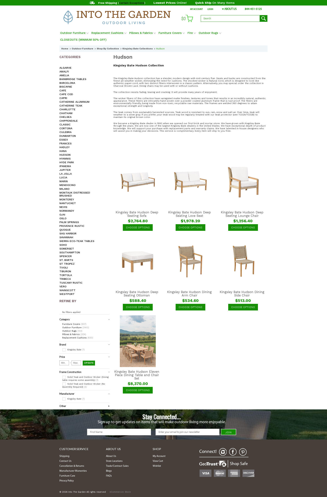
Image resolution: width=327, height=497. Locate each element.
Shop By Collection (108, 48)
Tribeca (65, 278)
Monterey (66, 199)
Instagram (223, 452)
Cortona (65, 128)
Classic (65, 124)
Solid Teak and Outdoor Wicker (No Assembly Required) (83, 385)
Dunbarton (67, 135)
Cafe (62, 90)
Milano (64, 188)
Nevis (63, 206)
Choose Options (138, 227)
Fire (190, 33)
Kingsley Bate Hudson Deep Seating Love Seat (189, 214)
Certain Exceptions (131, 2)
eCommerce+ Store (120, 492)
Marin (63, 181)
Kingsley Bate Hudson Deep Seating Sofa (137, 214)
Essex (63, 139)
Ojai (62, 214)
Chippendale (68, 120)
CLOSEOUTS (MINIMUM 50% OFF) (83, 39)
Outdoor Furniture (73, 33)
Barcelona (67, 82)
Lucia (63, 177)
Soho (63, 244)
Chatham (65, 113)
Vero (62, 286)
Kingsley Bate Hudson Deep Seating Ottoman (137, 293)
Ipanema (65, 166)
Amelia (64, 75)
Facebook (233, 452)
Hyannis (65, 158)
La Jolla (65, 173)
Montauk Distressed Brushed (74, 194)
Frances (65, 143)
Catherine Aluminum (74, 101)
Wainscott (67, 290)
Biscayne (65, 86)
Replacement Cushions (107, 33)
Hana (63, 150)
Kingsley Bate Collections (137, 48)
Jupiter (65, 169)
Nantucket (67, 203)
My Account (196, 9)
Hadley (64, 147)
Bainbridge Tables (72, 79)
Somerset (66, 248)
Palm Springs (69, 222)
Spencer (65, 256)
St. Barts (66, 259)
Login (210, 9)
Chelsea (65, 116)
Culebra (65, 132)
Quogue (65, 229)
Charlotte (67, 109)
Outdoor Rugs (208, 33)
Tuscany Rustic (71, 282)
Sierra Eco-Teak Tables (76, 241)
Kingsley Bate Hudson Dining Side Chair (242, 293)
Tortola (65, 275)
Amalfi (64, 71)
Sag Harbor (67, 233)
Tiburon (65, 271)
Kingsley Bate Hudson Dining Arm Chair (189, 293)
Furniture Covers (170, 33)
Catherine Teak (70, 105)
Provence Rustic (71, 225)
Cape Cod (66, 94)
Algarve (65, 67)
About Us (230, 9)
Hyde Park (66, 162)
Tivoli (63, 267)
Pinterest (243, 452)
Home (64, 48)
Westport (67, 294)
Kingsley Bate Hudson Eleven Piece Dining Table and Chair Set (136, 375)
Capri (63, 98)
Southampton (69, 252)
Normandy (66, 210)
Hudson (65, 154)
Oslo (62, 218)
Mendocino (67, 185)
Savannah (66, 237)
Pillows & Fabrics (141, 33)
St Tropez (67, 263)
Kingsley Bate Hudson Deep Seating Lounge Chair (242, 214)
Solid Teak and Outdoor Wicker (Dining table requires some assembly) (85, 378)
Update (88, 363)
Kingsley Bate (76, 349)
